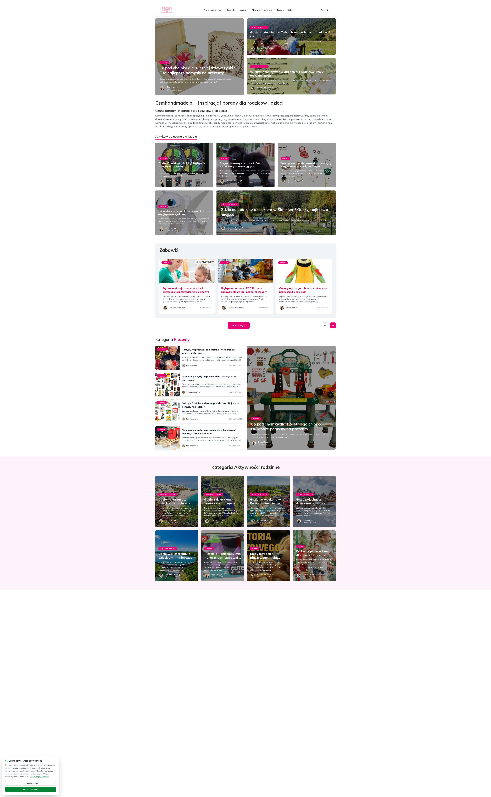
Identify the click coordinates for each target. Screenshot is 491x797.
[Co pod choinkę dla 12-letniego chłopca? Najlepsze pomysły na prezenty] (291, 398)
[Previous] (325, 325)
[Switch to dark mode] (328, 10)
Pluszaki (280, 10)
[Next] (333, 325)
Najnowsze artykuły (213, 10)
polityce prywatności (40, 776)
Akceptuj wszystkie (31, 789)
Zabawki (231, 10)
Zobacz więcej (239, 325)
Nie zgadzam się (31, 783)
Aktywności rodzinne (262, 10)
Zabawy (291, 10)
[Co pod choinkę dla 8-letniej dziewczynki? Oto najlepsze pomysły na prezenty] (199, 56)
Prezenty (243, 10)
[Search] (322, 9)
